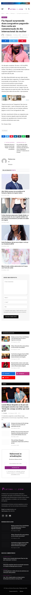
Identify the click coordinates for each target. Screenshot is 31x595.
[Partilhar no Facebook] (5, 40)
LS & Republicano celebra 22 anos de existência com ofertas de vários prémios (16, 571)
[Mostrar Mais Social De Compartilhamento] (28, 40)
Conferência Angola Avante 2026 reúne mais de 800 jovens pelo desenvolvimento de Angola (20, 355)
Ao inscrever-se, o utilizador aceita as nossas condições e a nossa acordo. (16, 473)
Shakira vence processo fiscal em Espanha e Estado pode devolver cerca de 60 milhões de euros (20, 433)
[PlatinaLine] (15, 9)
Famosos (4, 17)
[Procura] (28, 9)
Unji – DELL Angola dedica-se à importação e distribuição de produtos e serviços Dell (14, 578)
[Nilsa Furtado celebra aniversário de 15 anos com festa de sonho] (15, 256)
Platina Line (9, 35)
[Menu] (2, 9)
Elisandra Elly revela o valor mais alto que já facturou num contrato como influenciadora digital (20, 364)
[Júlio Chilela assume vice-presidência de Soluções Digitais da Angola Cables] (15, 181)
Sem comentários (15, 37)
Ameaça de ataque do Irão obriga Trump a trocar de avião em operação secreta (19, 425)
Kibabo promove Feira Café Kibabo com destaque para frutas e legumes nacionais (20, 338)
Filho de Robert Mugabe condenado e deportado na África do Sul (20, 442)
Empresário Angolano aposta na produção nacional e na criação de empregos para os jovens (16, 565)
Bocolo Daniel (6, 575)
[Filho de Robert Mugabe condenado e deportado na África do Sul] (6, 442)
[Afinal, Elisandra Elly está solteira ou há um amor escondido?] (6, 348)
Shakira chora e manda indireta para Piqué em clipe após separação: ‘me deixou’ (15, 559)
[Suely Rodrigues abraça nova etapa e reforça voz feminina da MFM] (15, 232)
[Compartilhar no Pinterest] (22, 40)
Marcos (5, 569)
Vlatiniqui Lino (6, 556)
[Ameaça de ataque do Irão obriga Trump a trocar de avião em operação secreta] (6, 425)
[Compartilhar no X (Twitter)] (14, 40)
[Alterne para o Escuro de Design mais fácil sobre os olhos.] (26, 9)
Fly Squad (4, 130)
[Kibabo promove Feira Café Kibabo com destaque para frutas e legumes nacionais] (6, 339)
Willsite (21, 591)
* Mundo (4, 401)
